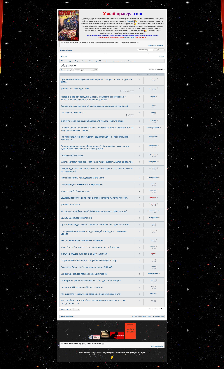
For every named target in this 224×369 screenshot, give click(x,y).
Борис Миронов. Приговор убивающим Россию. (84, 274)
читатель (153, 230)
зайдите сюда (129, 37)
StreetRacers (153, 168)
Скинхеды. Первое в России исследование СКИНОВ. (87, 267)
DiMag (153, 266)
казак (153, 112)
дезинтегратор (153, 145)
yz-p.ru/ (126, 354)
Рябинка (152, 96)
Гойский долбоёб (153, 177)
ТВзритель (153, 88)
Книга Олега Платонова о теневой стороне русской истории (90, 247)
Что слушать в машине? (72, 113)
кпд (153, 105)
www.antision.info (153, 273)
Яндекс (161, 50)
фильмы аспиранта (70, 204)
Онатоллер (153, 154)
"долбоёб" (130, 21)
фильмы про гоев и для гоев (75, 88)
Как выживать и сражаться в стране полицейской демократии (91, 294)
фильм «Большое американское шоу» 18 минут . (84, 254)
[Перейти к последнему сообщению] (157, 78)
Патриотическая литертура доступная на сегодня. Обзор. (89, 260)
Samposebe (153, 190)
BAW (153, 184)
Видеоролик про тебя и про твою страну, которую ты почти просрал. (94, 198)
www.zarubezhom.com (153, 127)
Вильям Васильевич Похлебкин (76, 218)
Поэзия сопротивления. (72, 155)
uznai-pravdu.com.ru (142, 354)
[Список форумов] (68, 25)
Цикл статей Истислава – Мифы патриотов (82, 287)
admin (153, 253)
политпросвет (153, 161)
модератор (153, 78)
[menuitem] (161, 56)
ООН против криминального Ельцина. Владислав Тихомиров (91, 280)
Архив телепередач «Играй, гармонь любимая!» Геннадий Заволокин (95, 224)
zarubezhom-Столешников (155, 45)
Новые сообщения (66, 50)
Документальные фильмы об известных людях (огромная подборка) (94, 106)
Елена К (153, 240)
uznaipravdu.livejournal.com (111, 354)
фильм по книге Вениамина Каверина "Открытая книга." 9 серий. (92, 121)
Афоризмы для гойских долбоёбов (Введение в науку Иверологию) (94, 211)
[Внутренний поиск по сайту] (155, 49)
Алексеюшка (153, 136)
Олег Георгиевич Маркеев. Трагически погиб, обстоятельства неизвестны (97, 162)
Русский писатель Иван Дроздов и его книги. (82, 178)
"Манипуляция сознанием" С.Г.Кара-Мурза (81, 184)
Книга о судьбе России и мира (75, 191)
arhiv (153, 224)
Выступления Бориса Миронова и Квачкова (82, 240)
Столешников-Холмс (157, 346)
